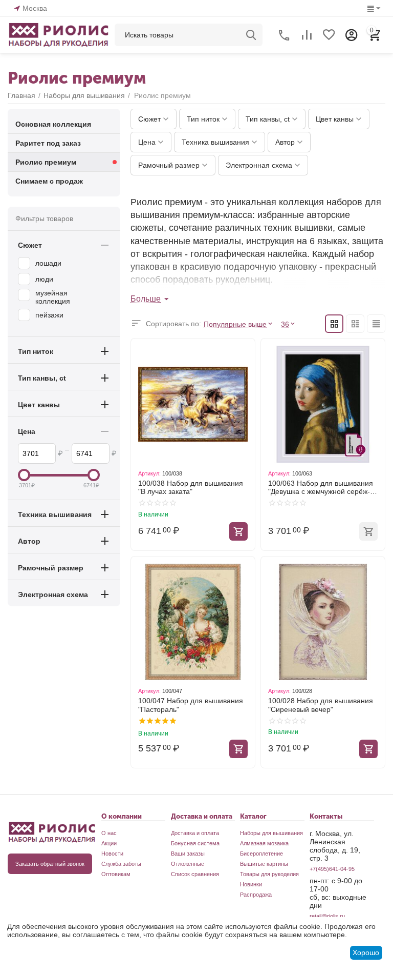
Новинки (251, 884)
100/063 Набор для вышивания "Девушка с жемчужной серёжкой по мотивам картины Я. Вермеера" (320, 488)
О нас (109, 833)
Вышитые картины (264, 864)
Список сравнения (195, 874)
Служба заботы (121, 864)
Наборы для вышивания (271, 833)
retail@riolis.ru (327, 916)
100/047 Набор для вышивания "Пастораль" (190, 705)
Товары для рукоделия (269, 874)
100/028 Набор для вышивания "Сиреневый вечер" (320, 705)
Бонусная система (195, 843)
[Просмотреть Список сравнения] (306, 35)
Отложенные (187, 864)
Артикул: (149, 473)
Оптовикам (115, 874)
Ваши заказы (188, 853)
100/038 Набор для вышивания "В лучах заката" (190, 487)
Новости (112, 853)
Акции (109, 843)
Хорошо (366, 952)
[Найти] (251, 35)
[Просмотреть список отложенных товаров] (329, 35)
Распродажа (256, 894)
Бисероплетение (261, 853)
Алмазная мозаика (264, 843)
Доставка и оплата (195, 833)
